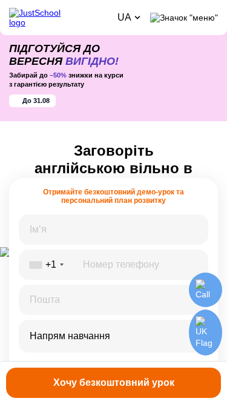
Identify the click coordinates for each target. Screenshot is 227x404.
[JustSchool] (58, 17)
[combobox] (113, 336)
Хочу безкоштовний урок (113, 382)
